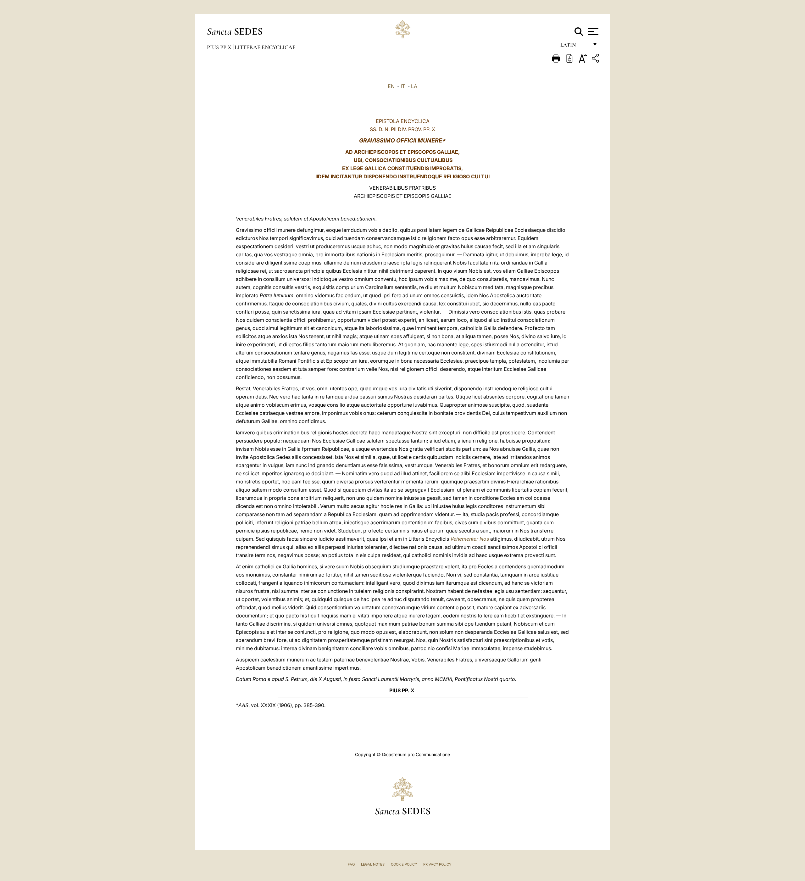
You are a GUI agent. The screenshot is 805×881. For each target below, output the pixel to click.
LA (414, 86)
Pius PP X (220, 47)
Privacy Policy (437, 864)
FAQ (351, 864)
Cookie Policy (404, 864)
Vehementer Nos (469, 539)
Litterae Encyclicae (265, 47)
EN (391, 86)
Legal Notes (373, 864)
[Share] (596, 59)
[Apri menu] (592, 31)
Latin (574, 46)
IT (403, 86)
